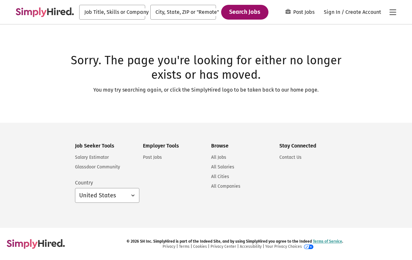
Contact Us (290, 157)
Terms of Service (327, 241)
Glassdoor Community (97, 167)
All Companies (225, 186)
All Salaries (222, 167)
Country (84, 183)
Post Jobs (303, 12)
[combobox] (112, 12)
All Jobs (218, 157)
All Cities (220, 176)
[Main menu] (393, 12)
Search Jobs (244, 11)
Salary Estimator (92, 157)
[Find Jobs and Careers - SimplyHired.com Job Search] (44, 12)
